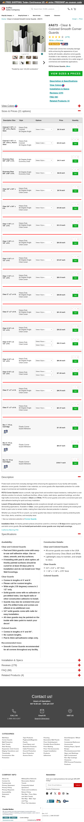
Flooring (46, 737)
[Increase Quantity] (78, 125)
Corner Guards (30, 519)
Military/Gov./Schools (29, 778)
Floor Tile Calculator (29, 803)
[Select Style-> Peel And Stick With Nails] (44, 160)
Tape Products (28, 737)
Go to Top (80, 816)
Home (4, 19)
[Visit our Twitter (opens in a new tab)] (55, 793)
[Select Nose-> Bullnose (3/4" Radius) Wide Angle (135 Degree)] (44, 341)
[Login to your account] (72, 9)
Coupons (47, 15)
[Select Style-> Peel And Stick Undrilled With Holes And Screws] (44, 225)
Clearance (57, 15)
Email (74, 19)
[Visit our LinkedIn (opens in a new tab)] (67, 793)
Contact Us (6, 781)
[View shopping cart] (75, 9)
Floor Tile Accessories (51, 749)
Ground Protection (29, 751)
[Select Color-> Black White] (44, 129)
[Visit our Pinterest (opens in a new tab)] (59, 793)
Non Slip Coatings (70, 757)
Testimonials (6, 783)
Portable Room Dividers (52, 744)
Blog (3, 796)
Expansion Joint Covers (10, 749)
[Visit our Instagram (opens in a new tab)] (63, 793)
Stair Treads (6, 744)
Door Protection (28, 753)
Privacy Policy (7, 787)
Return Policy (26, 792)
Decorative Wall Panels (51, 740)
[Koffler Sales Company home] (11, 9)
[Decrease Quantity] (72, 125)
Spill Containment (70, 755)
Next (43, 37)
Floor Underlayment (50, 742)
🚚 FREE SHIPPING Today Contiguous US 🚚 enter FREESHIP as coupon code (42, 2)
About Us (5, 778)
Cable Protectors (29, 749)
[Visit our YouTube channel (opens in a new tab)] (47, 793)
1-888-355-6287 (54, 815)
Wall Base (5, 737)
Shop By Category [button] (7, 15)
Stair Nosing (6, 746)
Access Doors (28, 755)
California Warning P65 (10, 530)
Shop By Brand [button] (22, 15)
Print (80, 19)
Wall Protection (7, 742)
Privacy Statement (8, 785)
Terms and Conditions (29, 790)
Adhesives (47, 755)
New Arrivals (36, 15)
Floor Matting (48, 746)
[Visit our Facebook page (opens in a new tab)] (51, 793)
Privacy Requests (8, 790)
